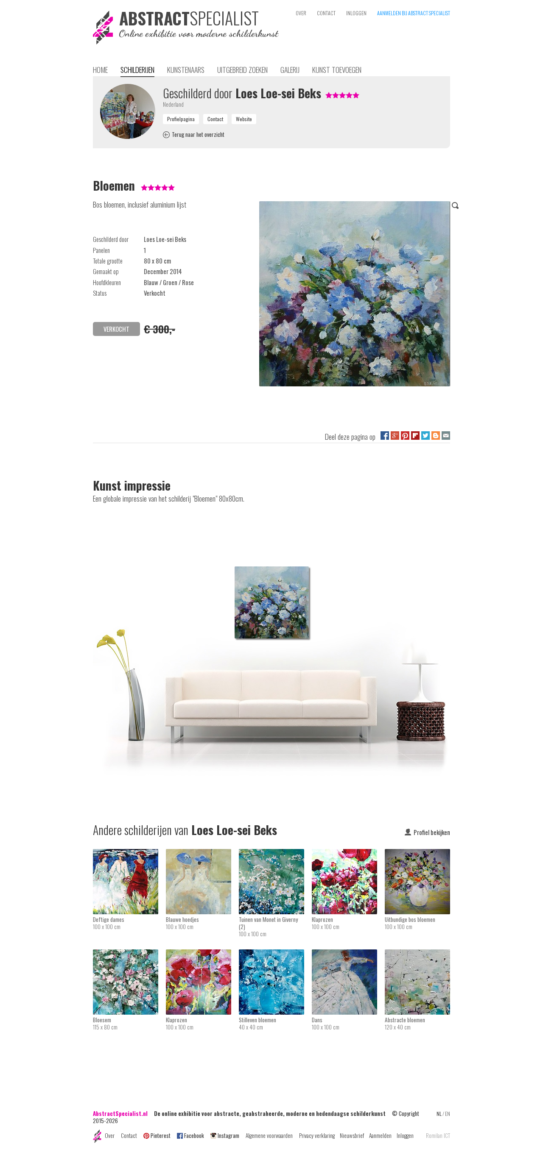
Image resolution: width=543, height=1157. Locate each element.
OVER (301, 13)
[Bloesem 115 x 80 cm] (129, 954)
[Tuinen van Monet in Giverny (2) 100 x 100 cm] (275, 854)
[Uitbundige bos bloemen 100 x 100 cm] (417, 854)
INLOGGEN (356, 13)
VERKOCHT (116, 329)
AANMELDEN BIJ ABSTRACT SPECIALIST (413, 13)
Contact (129, 1135)
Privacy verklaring (317, 1135)
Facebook (194, 1135)
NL (439, 1113)
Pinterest (161, 1135)
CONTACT (326, 13)
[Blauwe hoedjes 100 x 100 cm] (202, 854)
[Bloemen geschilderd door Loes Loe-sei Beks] (354, 295)
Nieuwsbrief (352, 1135)
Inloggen (405, 1135)
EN (447, 1113)
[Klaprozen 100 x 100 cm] (348, 854)
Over (110, 1135)
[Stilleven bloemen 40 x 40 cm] (275, 954)
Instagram (228, 1135)
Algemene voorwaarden (269, 1135)
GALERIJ (289, 69)
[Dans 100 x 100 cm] (348, 954)
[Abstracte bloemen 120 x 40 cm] (417, 954)
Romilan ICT (438, 1135)
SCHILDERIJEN (137, 69)
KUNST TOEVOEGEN (336, 69)
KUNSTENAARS (185, 69)
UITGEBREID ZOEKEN (242, 69)
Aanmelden (380, 1135)
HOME (100, 69)
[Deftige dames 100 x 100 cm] (129, 854)
